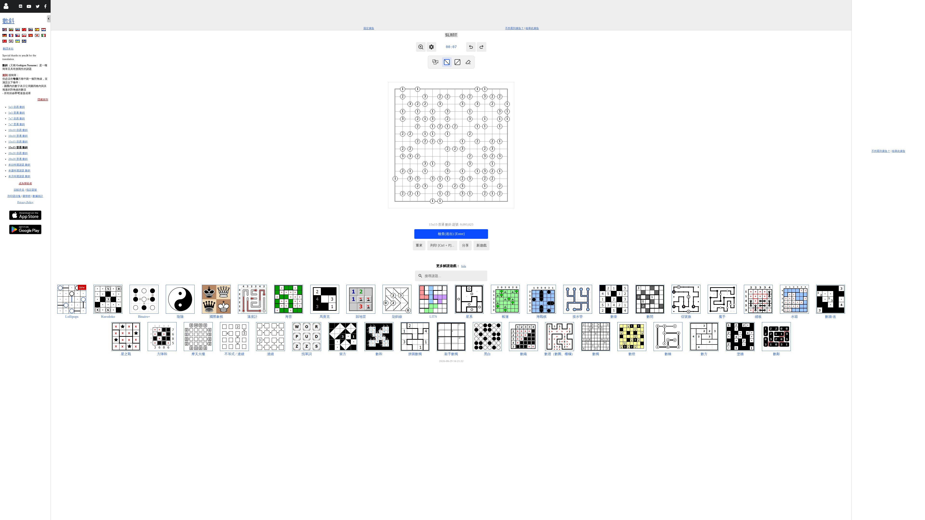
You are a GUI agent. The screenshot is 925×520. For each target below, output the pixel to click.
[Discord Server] (21, 7)
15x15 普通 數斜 (18, 147)
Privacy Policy (25, 202)
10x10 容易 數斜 (18, 130)
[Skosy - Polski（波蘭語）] (24, 36)
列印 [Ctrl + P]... (442, 245)
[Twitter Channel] (38, 7)
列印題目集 (14, 196)
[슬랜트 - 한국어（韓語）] (11, 42)
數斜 (8, 21)
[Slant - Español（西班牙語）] (37, 30)
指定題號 (31, 189)
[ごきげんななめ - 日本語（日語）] (37, 36)
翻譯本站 (8, 48)
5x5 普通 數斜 (16, 112)
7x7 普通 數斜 (16, 124)
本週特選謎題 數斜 (19, 170)
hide (463, 266)
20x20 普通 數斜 (18, 158)
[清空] (468, 62)
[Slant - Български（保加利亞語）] (11, 30)
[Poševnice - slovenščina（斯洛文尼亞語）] (31, 30)
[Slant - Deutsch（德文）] (5, 36)
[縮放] (421, 47)
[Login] (6, 7)
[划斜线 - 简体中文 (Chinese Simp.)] (24, 30)
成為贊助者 (25, 183)
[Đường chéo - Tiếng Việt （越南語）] (31, 36)
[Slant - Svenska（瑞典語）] (24, 42)
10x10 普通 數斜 (18, 135)
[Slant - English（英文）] (5, 30)
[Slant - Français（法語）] (11, 36)
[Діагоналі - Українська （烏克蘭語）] (18, 42)
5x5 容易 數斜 (16, 106)
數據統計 (38, 196)
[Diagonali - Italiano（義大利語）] (44, 36)
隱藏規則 (43, 99)
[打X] (457, 62)
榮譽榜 (27, 196)
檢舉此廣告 (532, 28)
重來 (419, 245)
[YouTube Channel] (29, 7)
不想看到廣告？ (514, 28)
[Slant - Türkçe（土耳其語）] (5, 42)
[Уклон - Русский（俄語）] (18, 30)
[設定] (431, 47)
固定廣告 (368, 28)
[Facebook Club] (46, 7)
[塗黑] (447, 62)
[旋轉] (435, 62)
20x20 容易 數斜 (18, 153)
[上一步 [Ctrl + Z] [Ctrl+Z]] (471, 47)
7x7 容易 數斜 (16, 118)
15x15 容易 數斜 (18, 141)
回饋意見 (19, 189)
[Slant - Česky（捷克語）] (18, 36)
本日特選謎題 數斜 (19, 164)
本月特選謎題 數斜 (19, 176)
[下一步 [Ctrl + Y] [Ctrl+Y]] (481, 47)
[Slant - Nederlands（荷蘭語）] (44, 30)
